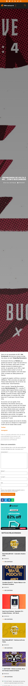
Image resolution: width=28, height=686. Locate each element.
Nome (3, 471)
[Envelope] (20, 1)
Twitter (3, 427)
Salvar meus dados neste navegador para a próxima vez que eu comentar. (13, 490)
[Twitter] (9, 1)
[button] (2, 500)
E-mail (3, 476)
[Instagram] (12, 1)
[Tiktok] (18, 1)
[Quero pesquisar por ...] (25, 5)
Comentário (4, 452)
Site (2, 482)
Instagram (4, 430)
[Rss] (15, 1)
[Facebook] (7, 1)
